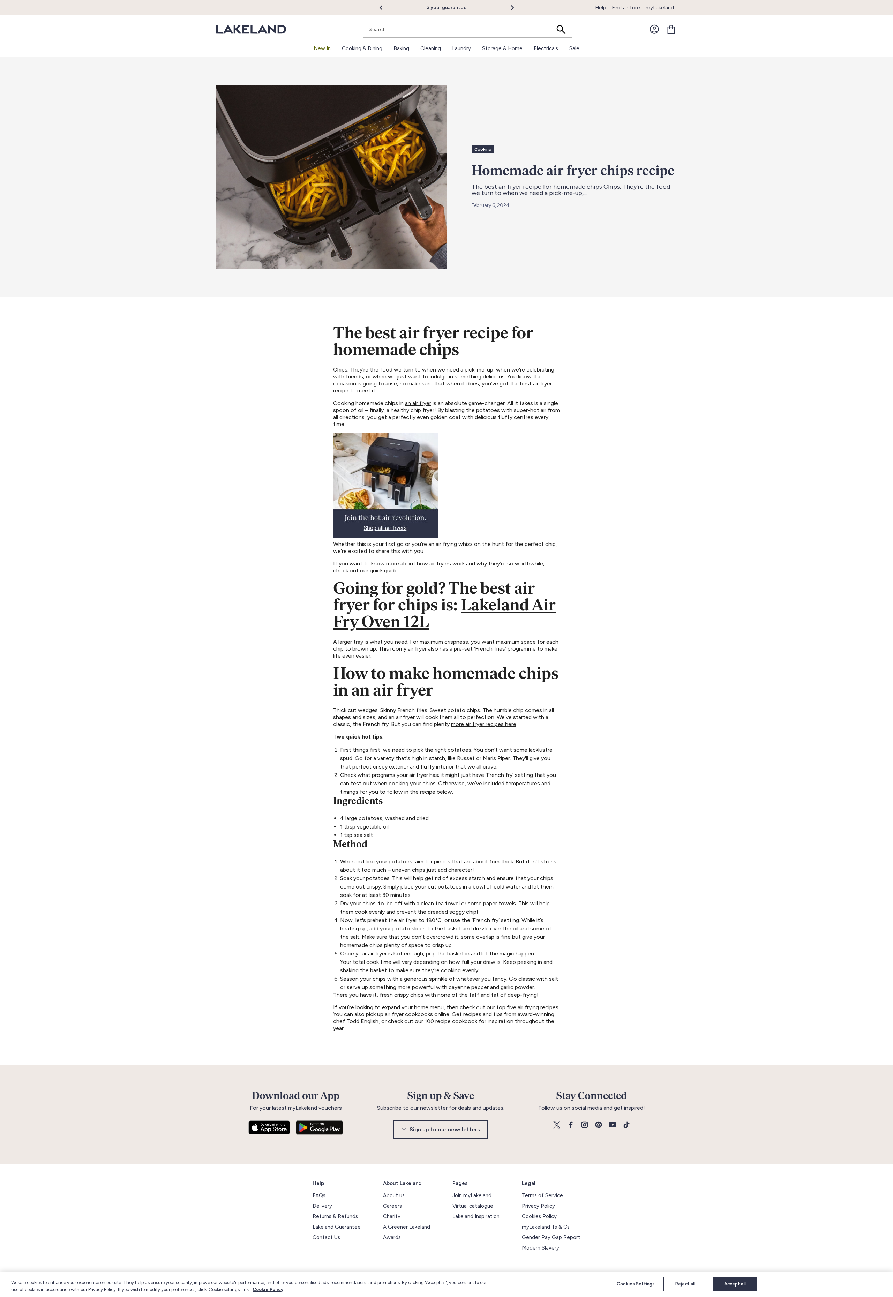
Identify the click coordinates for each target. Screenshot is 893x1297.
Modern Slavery (540, 1248)
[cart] (671, 29)
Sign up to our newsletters (445, 1129)
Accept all (735, 1284)
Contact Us (326, 1237)
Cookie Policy (268, 1289)
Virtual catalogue (472, 1206)
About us (394, 1195)
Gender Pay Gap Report (551, 1237)
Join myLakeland (471, 1195)
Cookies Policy (539, 1216)
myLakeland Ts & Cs (546, 1227)
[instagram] (584, 1125)
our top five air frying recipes (522, 1007)
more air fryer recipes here (483, 724)
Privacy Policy (538, 1206)
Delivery (322, 1206)
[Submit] (563, 29)
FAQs (319, 1195)
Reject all (685, 1284)
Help (600, 8)
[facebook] (570, 1125)
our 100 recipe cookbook (446, 1021)
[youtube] (612, 1125)
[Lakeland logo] (251, 29)
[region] (446, 1284)
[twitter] (557, 1125)
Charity (391, 1216)
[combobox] (467, 29)
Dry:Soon (463, 7)
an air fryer (418, 403)
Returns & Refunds (335, 1216)
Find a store (626, 8)
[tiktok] (626, 1125)
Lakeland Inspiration (476, 1216)
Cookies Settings (636, 1284)
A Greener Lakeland (406, 1227)
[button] (385, 7)
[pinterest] (598, 1125)
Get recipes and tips (477, 1014)
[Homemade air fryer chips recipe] (331, 177)
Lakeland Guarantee (337, 1227)
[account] (654, 29)
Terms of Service (542, 1195)
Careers (392, 1206)
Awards (392, 1237)
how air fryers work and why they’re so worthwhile (480, 563)
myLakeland (660, 8)
